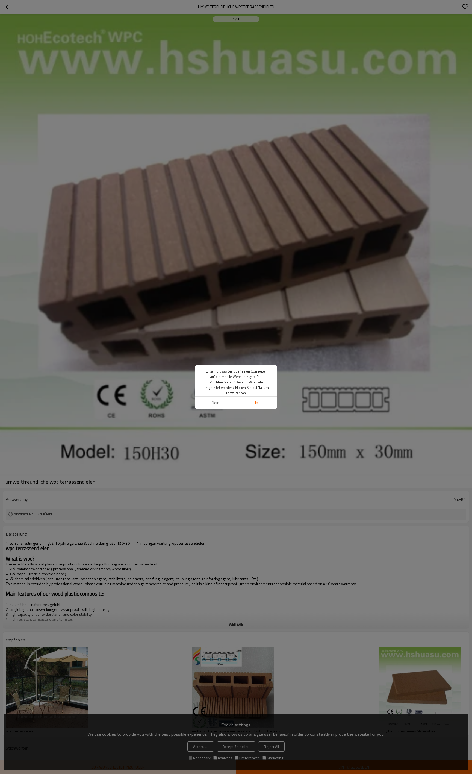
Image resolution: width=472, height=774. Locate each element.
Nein (215, 403)
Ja (256, 403)
